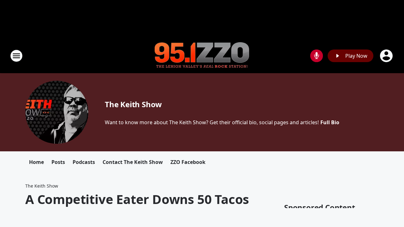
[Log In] (387, 55)
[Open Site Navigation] (16, 55)
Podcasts (84, 162)
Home (36, 162)
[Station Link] (202, 56)
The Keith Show (133, 104)
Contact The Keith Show (133, 162)
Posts (58, 162)
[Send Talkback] (316, 55)
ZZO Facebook (187, 162)
